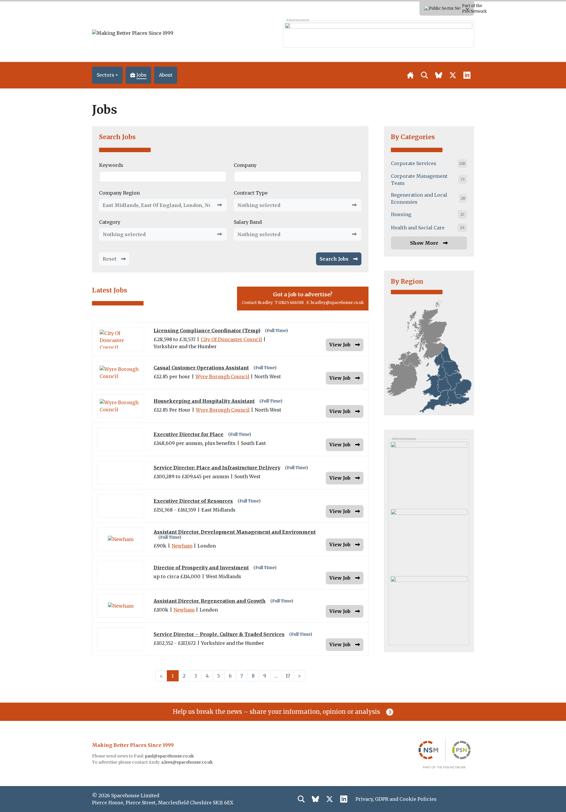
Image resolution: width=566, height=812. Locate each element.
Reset (109, 259)
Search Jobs (117, 137)
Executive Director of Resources (193, 501)
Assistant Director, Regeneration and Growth (210, 601)
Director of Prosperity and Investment (201, 568)
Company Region (119, 193)
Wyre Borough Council (222, 376)
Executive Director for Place (188, 434)
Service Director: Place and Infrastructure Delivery (217, 468)
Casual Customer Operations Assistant (201, 368)
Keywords (111, 165)
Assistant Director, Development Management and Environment (235, 532)
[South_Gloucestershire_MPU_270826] (429, 608)
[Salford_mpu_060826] (429, 540)
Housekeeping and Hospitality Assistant (204, 401)
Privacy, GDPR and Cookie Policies (396, 799)
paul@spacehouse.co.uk (170, 756)
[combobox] (163, 205)
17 (288, 676)
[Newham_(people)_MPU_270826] (429, 473)
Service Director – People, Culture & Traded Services (219, 634)
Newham (182, 546)
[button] (107, 75)
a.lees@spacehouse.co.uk (187, 762)
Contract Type (251, 193)
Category (109, 222)
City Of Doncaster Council (231, 339)
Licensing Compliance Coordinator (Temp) (207, 330)
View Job (340, 345)
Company (245, 165)
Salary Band (248, 222)
